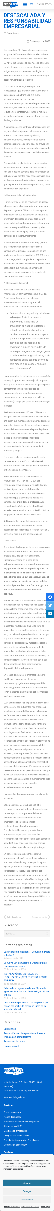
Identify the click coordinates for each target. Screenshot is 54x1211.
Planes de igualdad (12, 1117)
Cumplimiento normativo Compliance (21, 1140)
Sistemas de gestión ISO (15, 1145)
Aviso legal (45, 1207)
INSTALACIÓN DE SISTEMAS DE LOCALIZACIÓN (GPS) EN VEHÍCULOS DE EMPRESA (25, 977)
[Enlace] (10, 4)
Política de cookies (12, 1207)
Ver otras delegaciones (14, 1097)
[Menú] (25, 4)
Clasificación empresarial (15, 1131)
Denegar (27, 1191)
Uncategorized (11, 1046)
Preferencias (27, 1199)
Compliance (13, 33)
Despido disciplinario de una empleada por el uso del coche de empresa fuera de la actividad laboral (26, 1006)
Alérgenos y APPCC (13, 1126)
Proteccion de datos (14, 1041)
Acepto (27, 1183)
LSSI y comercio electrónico (17, 1135)
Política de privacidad (30, 1207)
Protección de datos (13, 1112)
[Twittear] (50, 605)
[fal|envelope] (32, 4)
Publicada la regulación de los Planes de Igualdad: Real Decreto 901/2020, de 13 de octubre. (26, 991)
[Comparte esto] (50, 597)
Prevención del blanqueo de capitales (21, 1121)
